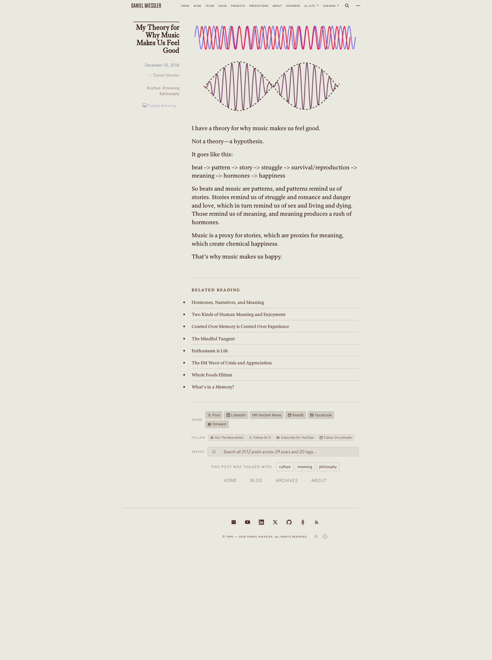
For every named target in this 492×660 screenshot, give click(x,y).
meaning (305, 466)
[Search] (347, 5)
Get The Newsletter (229, 437)
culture (285, 466)
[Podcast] (303, 522)
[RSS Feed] (316, 522)
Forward (219, 424)
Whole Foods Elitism (212, 375)
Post (216, 415)
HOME (230, 480)
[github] (289, 522)
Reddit (298, 415)
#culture (154, 88)
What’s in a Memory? (213, 387)
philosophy (328, 466)
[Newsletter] (233, 522)
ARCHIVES (287, 480)
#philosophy (169, 93)
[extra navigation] (358, 5)
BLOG (256, 480)
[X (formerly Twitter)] (275, 522)
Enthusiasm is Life (210, 351)
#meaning (170, 88)
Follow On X (262, 437)
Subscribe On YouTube (297, 437)
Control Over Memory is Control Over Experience (240, 326)
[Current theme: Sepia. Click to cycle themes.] (325, 536)
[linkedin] (261, 522)
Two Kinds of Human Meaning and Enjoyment (238, 314)
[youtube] (247, 522)
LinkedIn (238, 415)
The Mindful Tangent (213, 339)
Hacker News (266, 415)
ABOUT (319, 480)
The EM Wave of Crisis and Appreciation (232, 363)
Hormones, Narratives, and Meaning (228, 302)
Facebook (323, 415)
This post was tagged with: (242, 467)
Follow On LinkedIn (338, 437)
